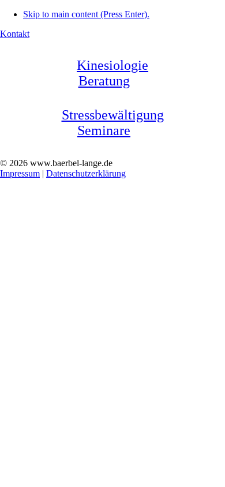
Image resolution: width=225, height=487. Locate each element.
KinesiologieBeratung (112, 73)
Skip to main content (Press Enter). (86, 14)
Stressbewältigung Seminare (113, 122)
